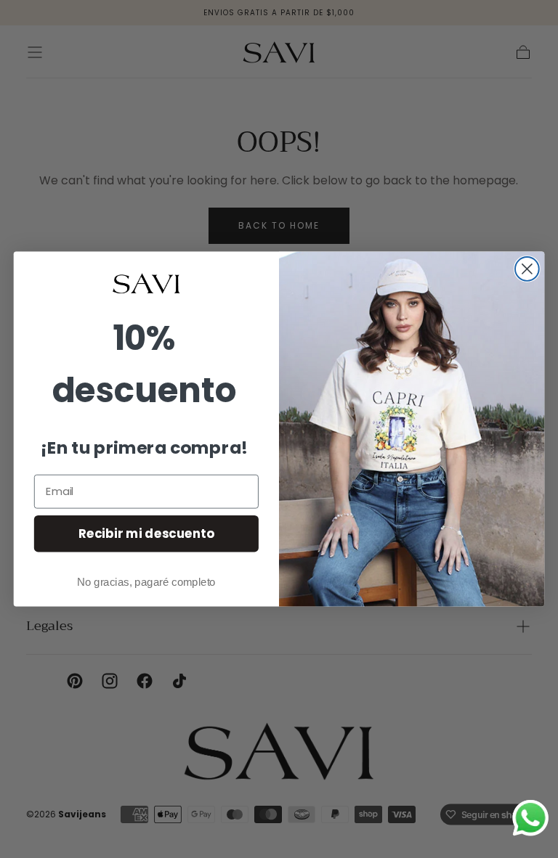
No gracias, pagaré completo (146, 582)
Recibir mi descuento (146, 533)
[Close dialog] (527, 269)
